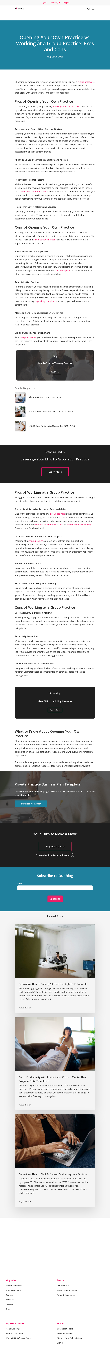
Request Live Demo (14, 1333)
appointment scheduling (78, 524)
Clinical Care (63, 1285)
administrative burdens (45, 239)
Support (61, 1323)
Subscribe (55, 898)
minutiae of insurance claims (48, 524)
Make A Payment (65, 1333)
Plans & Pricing (12, 1328)
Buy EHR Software (15, 1323)
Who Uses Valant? (14, 1290)
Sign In (60, 1343)
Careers (9, 1304)
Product (61, 1280)
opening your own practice (65, 106)
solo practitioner (27, 337)
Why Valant (12, 1280)
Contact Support (65, 1328)
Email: (20, 883)
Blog (8, 1309)
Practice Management (67, 1290)
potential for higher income (32, 191)
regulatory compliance (46, 301)
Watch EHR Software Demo (18, 1338)
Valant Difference (14, 1285)
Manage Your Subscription (69, 1338)
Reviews (9, 1295)
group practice (85, 81)
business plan (63, 270)
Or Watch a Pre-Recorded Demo (52, 855)
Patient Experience (66, 1295)
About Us (10, 1299)
